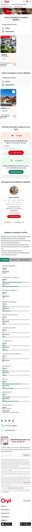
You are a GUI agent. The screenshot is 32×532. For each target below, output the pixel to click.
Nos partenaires (5, 509)
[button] (16, 506)
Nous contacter (15, 216)
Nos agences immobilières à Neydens (16, 182)
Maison (7, 28)
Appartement (9, 31)
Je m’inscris (26, 455)
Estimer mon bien (17, 152)
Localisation (6, 146)
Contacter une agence (16, 172)
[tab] (4, 260)
